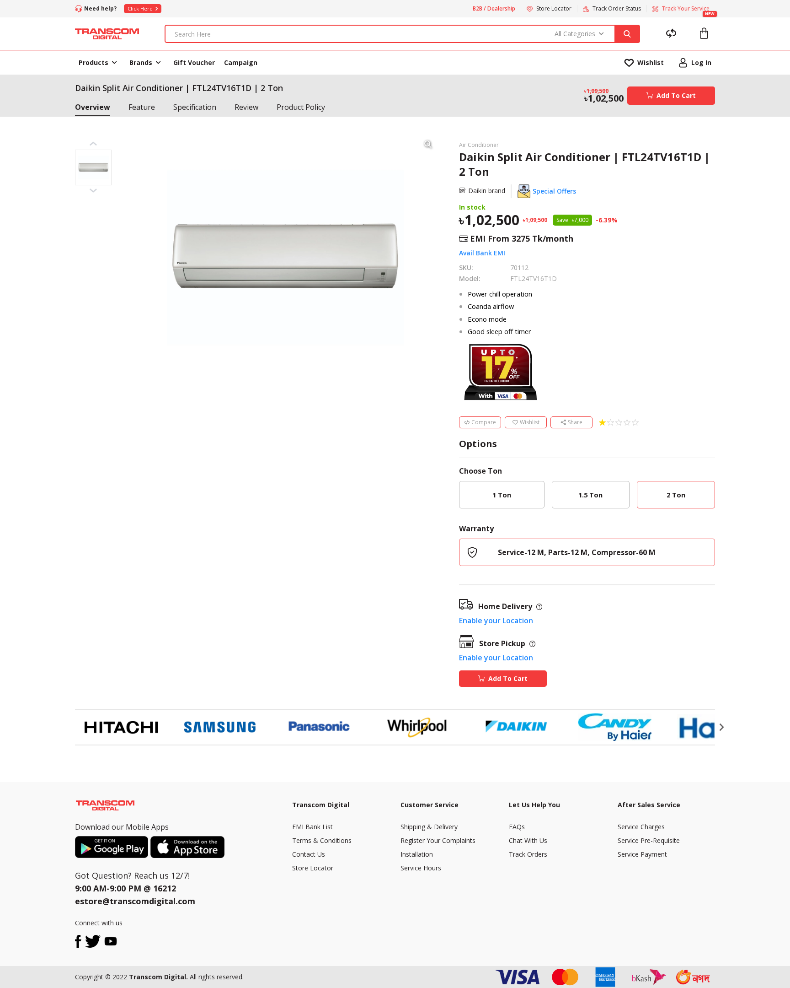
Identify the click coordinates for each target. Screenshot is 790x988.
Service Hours (420, 868)
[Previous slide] (68, 727)
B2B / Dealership (494, 8)
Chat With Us (528, 840)
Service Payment (642, 854)
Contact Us (308, 854)
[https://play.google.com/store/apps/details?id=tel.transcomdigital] (112, 847)
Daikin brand (486, 190)
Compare (483, 422)
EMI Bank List (312, 826)
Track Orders (528, 854)
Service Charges (641, 826)
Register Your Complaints (437, 840)
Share (575, 422)
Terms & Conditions (322, 840)
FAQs (517, 826)
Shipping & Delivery (429, 826)
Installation (416, 854)
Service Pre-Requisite (649, 840)
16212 (164, 888)
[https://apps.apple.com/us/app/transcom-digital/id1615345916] (187, 847)
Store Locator (312, 868)
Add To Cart (676, 95)
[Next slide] (722, 727)
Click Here (140, 8)
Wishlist (529, 422)
